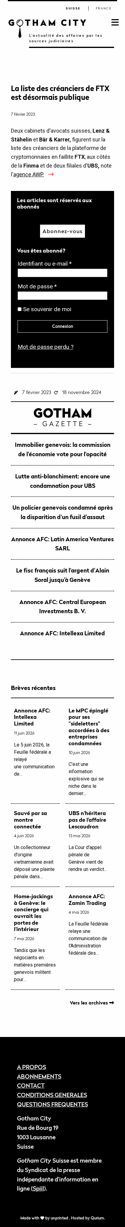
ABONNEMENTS (39, 1076)
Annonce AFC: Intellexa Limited (62, 633)
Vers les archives (89, 1003)
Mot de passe (39, 287)
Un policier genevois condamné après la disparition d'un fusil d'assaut (62, 512)
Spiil (38, 1188)
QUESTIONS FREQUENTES (52, 1104)
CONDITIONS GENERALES (52, 1094)
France (104, 8)
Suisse (73, 8)
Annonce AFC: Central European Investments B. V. (62, 606)
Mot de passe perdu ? (45, 346)
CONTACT (31, 1085)
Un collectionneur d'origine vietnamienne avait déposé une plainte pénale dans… (34, 844)
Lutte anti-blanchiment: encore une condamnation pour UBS (62, 481)
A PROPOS (31, 1066)
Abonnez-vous (62, 231)
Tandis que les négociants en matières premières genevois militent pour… (35, 937)
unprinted (60, 1218)
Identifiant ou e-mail (46, 264)
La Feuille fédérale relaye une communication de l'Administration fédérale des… (88, 924)
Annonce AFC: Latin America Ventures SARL (62, 543)
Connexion (62, 326)
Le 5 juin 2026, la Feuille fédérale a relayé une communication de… (34, 742)
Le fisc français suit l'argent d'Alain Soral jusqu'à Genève (62, 575)
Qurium (97, 1218)
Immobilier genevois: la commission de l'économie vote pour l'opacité (62, 449)
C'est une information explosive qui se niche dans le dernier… (89, 752)
